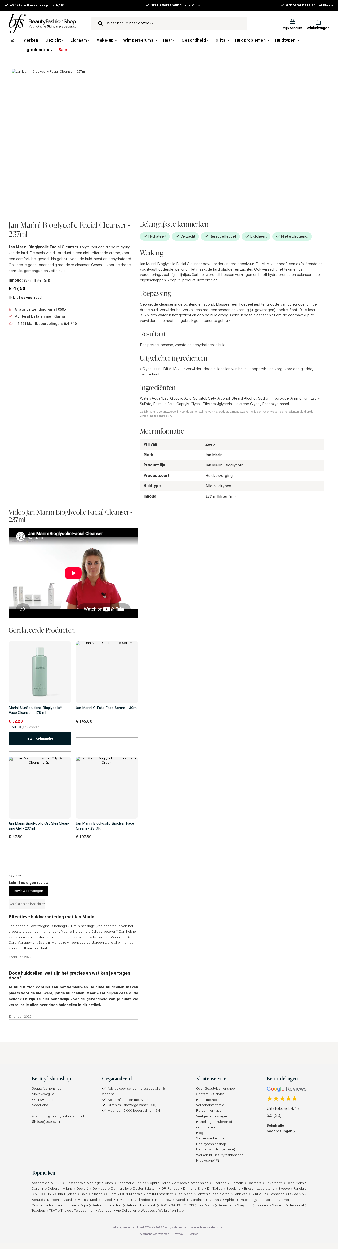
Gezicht (53, 40)
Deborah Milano (60, 1189)
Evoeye (284, 1189)
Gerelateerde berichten (27, 903)
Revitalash (148, 1205)
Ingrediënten (36, 50)
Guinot (111, 1194)
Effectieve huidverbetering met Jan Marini (52, 917)
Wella (162, 1211)
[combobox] (169, 23)
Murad (125, 1200)
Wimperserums (139, 40)
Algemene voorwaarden (154, 1234)
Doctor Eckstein (145, 1189)
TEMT (53, 1211)
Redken (98, 1205)
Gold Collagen (91, 1194)
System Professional (288, 1205)
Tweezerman (84, 1211)
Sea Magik (205, 1205)
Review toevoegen (28, 891)
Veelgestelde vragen (212, 1116)
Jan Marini (185, 1194)
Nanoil (181, 1200)
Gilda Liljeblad (66, 1194)
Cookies (193, 1234)
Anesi (109, 1183)
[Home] (12, 41)
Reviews (15, 875)
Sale (63, 50)
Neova (214, 1200)
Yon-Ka (175, 1211)
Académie (39, 1183)
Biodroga (219, 1183)
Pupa (84, 1205)
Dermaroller (120, 1189)
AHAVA (56, 1183)
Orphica (229, 1200)
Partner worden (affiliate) (215, 1149)
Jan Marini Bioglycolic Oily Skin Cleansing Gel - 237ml (39, 826)
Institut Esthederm (160, 1194)
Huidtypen (286, 40)
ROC (163, 1205)
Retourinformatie (209, 1111)
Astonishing (200, 1183)
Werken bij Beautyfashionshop (219, 1155)
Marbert (53, 1200)
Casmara (254, 1183)
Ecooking (233, 1189)
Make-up (106, 40)
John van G (242, 1194)
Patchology (248, 1200)
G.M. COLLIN (41, 1194)
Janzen (202, 1194)
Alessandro (74, 1183)
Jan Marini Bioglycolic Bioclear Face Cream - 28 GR (105, 826)
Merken (30, 40)
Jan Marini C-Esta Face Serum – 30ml (106, 708)
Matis (82, 1200)
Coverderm (274, 1183)
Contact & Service (210, 1094)
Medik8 (110, 1200)
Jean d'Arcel (220, 1194)
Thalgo (66, 1211)
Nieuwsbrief (206, 1161)
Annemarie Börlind (131, 1183)
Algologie (94, 1183)
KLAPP (260, 1194)
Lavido (293, 1194)
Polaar (71, 1205)
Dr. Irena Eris (193, 1189)
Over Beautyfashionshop (215, 1089)
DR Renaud (170, 1189)
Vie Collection (126, 1211)
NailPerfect (142, 1200)
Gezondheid (194, 40)
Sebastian (225, 1205)
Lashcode (277, 1194)
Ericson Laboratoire (259, 1189)
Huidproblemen (251, 40)
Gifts (221, 40)
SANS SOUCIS (182, 1205)
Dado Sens (295, 1183)
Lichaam (79, 40)
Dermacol (99, 1189)
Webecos (148, 1211)
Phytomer (281, 1200)
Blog (199, 1133)
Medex (95, 1200)
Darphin (38, 1189)
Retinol (131, 1205)
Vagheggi (105, 1211)
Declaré (82, 1189)
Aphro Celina (160, 1183)
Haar (168, 40)
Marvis (68, 1200)
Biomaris (237, 1183)
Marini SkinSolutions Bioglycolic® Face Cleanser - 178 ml (35, 710)
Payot (265, 1200)
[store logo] (46, 23)
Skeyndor (244, 1205)
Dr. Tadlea (215, 1189)
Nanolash (197, 1200)
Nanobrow (163, 1200)
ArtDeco (180, 1183)
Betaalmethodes (208, 1100)
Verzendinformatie (210, 1105)
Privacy (178, 1234)
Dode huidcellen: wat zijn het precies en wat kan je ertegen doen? (69, 976)
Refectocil (114, 1205)
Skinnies (261, 1205)
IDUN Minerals (131, 1194)
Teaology (39, 1211)
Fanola (298, 1189)
